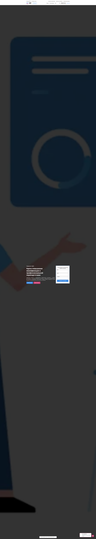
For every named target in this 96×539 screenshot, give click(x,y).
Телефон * (58, 276)
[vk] (67, 3)
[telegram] (69, 3)
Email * (58, 273)
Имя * (58, 269)
